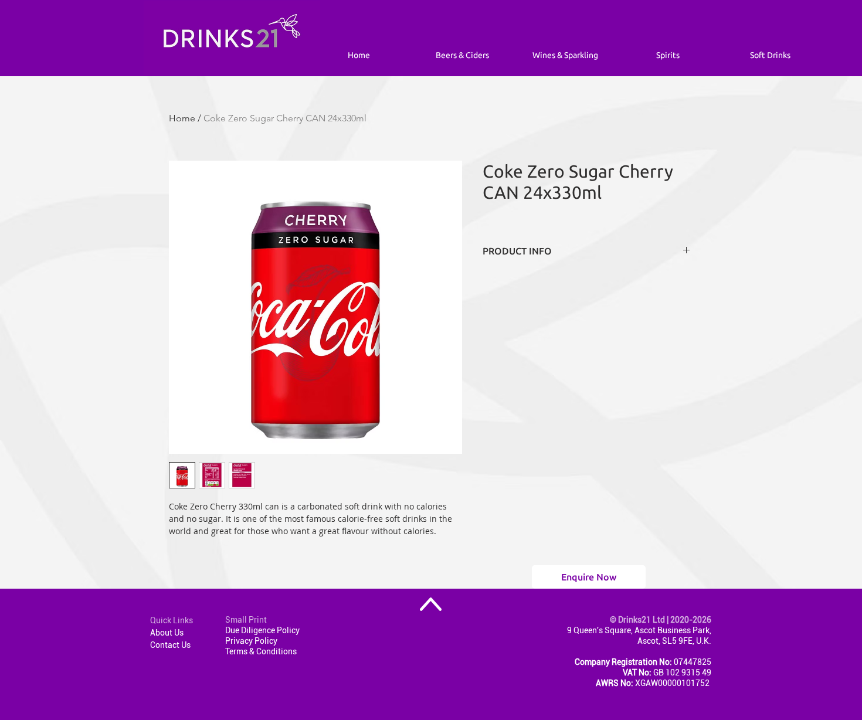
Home (182, 118)
